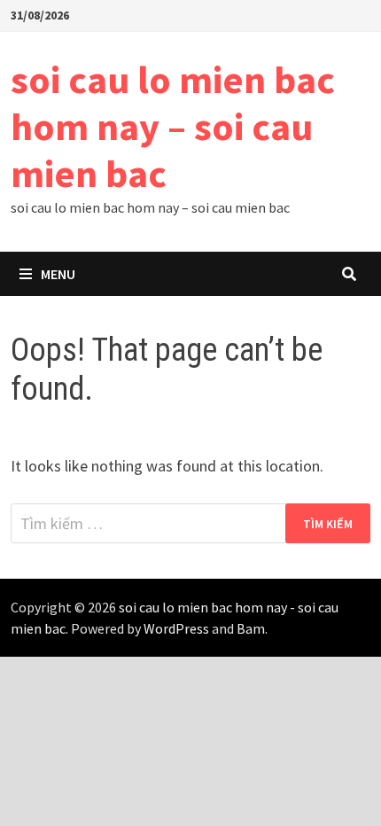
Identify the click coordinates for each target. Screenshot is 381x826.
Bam (251, 628)
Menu (58, 274)
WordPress (176, 628)
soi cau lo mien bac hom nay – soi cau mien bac (173, 126)
